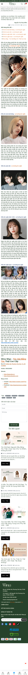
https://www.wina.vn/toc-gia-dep (9, 342)
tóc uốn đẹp (9, 397)
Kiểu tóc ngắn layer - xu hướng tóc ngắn (13, 36)
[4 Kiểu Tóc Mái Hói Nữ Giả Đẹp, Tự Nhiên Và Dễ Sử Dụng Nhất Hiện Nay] (14, 475)
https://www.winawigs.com (11, 376)
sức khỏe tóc (21, 395)
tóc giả (3, 397)
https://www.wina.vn (9, 374)
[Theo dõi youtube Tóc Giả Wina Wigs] (14, 624)
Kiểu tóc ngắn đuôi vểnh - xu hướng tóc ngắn (14, 34)
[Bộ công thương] (13, 630)
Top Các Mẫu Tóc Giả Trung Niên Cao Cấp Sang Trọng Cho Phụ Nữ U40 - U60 (13, 523)
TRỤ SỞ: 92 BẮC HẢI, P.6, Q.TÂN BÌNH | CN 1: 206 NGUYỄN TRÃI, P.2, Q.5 (13, 1)
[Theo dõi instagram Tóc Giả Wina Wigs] (10, 624)
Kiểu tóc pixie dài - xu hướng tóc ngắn (12, 32)
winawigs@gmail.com (11, 599)
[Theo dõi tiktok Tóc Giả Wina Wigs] (18, 624)
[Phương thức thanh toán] (11, 639)
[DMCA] (13, 634)
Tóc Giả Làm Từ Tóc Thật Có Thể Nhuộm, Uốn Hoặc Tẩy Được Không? (13, 560)
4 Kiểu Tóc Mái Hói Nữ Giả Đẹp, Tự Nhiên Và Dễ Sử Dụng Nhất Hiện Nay (14, 486)
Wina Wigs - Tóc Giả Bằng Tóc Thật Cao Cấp (14, 38)
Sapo (22, 602)
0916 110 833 (13, 597)
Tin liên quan (14, 429)
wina (14, 397)
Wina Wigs (12, 602)
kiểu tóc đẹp (14, 395)
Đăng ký (24, 619)
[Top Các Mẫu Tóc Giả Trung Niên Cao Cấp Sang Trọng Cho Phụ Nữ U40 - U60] (14, 512)
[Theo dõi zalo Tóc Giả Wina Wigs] (6, 624)
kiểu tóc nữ (8, 395)
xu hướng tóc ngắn (20, 114)
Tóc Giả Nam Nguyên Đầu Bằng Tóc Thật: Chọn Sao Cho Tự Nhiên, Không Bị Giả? (14, 448)
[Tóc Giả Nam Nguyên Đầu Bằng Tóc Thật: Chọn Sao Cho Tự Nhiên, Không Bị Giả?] (14, 438)
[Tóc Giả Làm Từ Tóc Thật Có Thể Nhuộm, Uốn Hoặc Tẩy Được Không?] (14, 550)
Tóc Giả (17, 359)
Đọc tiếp (5, 463)
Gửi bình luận (14, 424)
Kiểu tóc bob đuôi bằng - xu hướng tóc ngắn (14, 29)
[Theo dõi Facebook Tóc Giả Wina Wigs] (2, 624)
